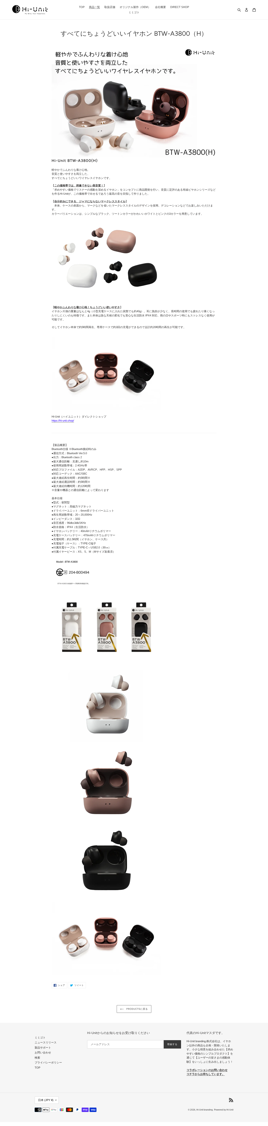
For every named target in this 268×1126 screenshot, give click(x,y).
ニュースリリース (46, 1042)
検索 (37, 1057)
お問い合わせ (43, 1052)
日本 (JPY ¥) (45, 1100)
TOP (37, 1067)
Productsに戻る (137, 1009)
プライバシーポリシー (48, 1062)
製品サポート (43, 1047)
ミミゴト (40, 1037)
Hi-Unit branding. (204, 1110)
